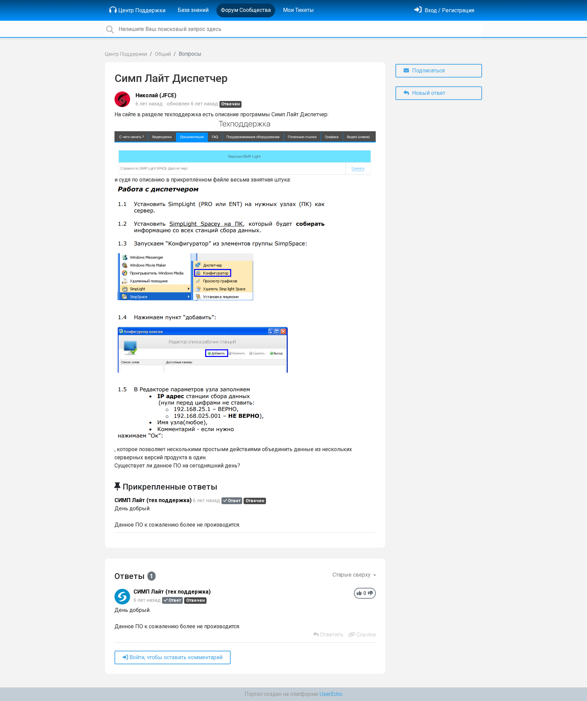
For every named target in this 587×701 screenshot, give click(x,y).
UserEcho (331, 694)
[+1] (359, 593)
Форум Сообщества (246, 10)
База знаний (193, 10)
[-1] (370, 593)
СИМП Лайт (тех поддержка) (153, 500)
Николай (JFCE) (156, 95)
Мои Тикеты (298, 10)
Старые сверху (352, 574)
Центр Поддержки (141, 10)
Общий (163, 54)
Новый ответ (428, 93)
